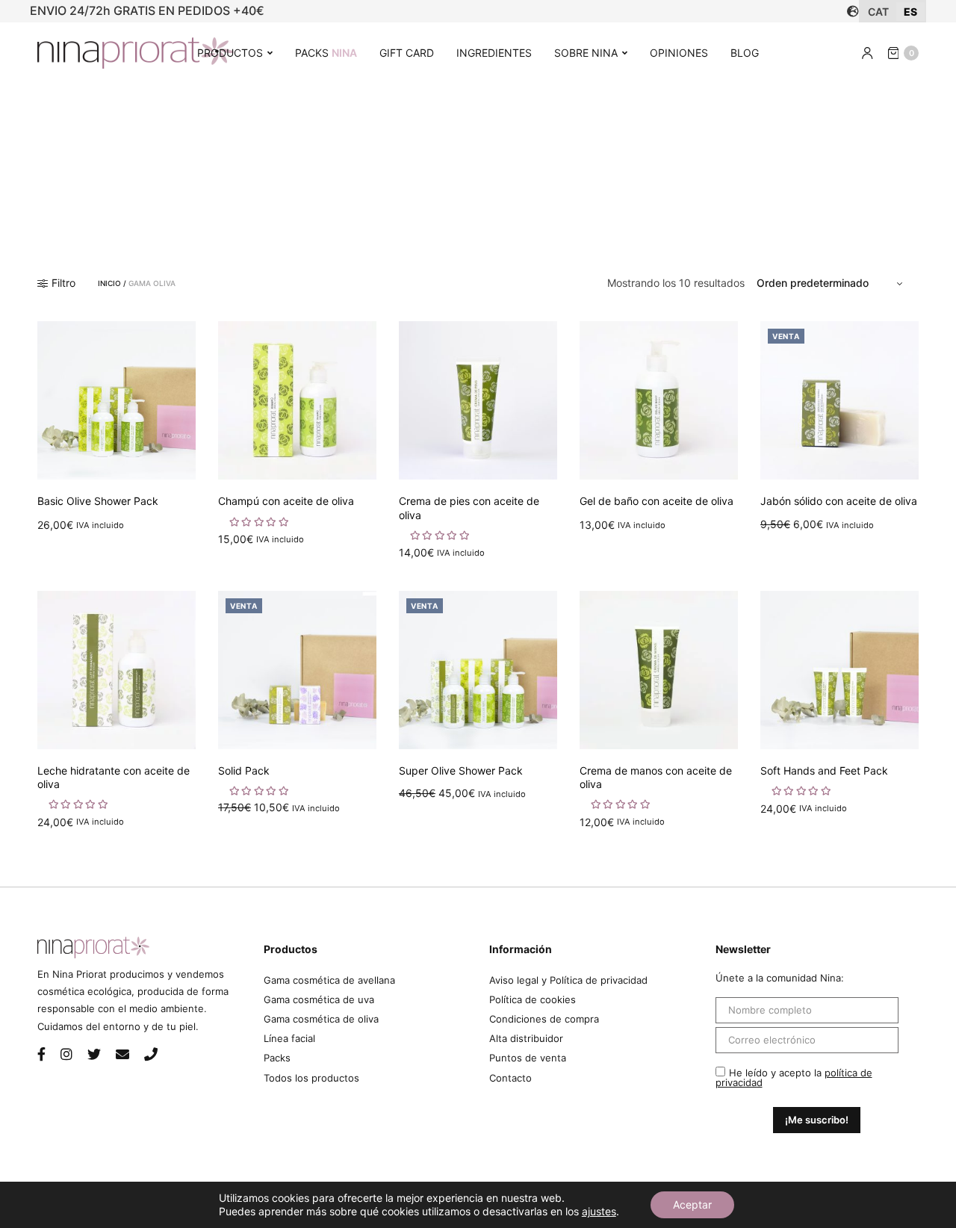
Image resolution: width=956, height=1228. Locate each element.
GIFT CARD (406, 52)
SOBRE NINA (586, 52)
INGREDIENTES (494, 52)
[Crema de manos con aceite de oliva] (659, 670)
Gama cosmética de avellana (329, 980)
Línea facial (289, 1038)
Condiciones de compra (544, 1019)
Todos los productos (311, 1078)
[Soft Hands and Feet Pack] (839, 670)
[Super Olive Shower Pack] (478, 670)
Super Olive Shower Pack (461, 770)
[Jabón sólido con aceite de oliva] (839, 400)
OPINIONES (679, 52)
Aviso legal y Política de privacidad (568, 980)
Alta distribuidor (526, 1038)
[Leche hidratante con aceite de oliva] (116, 670)
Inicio (109, 283)
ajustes (599, 1211)
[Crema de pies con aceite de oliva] (478, 400)
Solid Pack (244, 770)
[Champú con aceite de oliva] (297, 400)
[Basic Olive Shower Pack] (116, 400)
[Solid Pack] (297, 670)
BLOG (744, 52)
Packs (277, 1058)
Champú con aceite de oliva (286, 500)
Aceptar (692, 1204)
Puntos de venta (527, 1058)
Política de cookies (532, 999)
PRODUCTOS (230, 52)
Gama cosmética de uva (319, 999)
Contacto (510, 1078)
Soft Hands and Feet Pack (824, 770)
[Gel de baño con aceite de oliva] (659, 400)
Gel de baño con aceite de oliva (656, 500)
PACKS (326, 52)
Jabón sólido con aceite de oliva (838, 500)
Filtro (63, 283)
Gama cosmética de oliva (321, 1019)
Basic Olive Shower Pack (97, 500)
